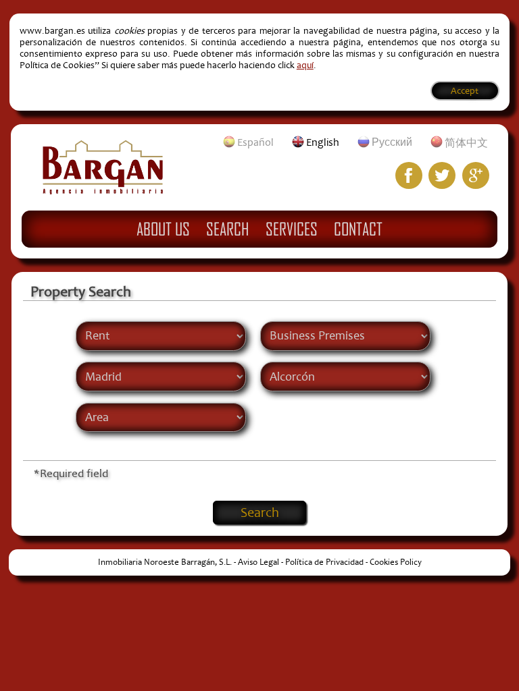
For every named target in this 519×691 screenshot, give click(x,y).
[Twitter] (441, 175)
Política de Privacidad (324, 562)
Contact (358, 229)
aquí (305, 65)
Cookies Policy (396, 562)
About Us (163, 229)
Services (292, 229)
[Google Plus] (475, 175)
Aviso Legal (258, 562)
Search (227, 229)
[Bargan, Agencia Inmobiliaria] (103, 191)
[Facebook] (408, 175)
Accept (464, 90)
